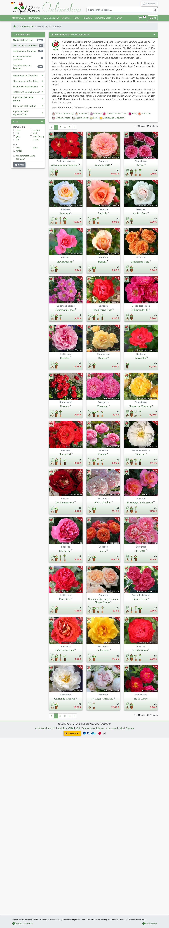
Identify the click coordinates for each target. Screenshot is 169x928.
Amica (140, 165)
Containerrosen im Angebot (22, 67)
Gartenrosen (18, 18)
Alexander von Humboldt (64, 165)
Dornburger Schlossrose (140, 502)
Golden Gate (102, 650)
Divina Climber (62, 117)
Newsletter (73, 733)
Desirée (102, 454)
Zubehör (66, 18)
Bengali (102, 261)
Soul (134, 113)
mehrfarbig (38, 136)
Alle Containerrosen (22, 40)
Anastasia (83, 113)
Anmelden (150, 3)
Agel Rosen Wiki (65, 728)
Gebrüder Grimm (64, 650)
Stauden (87, 18)
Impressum (111, 728)
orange (36, 130)
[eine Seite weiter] (74, 127)
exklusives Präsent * (45, 728)
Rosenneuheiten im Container (22, 58)
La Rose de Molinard (116, 113)
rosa (18, 130)
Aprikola (145, 113)
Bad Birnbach (64, 261)
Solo (95, 117)
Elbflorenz (64, 550)
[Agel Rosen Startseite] (14, 26)
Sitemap (130, 728)
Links (121, 728)
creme (36, 139)
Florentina (64, 599)
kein (18, 147)
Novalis (97, 113)
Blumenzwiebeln (103, 18)
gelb (18, 136)
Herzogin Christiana (102, 698)
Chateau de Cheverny (114, 117)
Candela (102, 358)
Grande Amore (140, 650)
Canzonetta (140, 358)
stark (35, 147)
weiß (35, 133)
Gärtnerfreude (139, 599)
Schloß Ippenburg (64, 113)
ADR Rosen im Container (25, 45)
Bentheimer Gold (140, 261)
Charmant (102, 406)
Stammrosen (34, 18)
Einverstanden (151, 923)
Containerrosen (51, 18)
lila (17, 139)
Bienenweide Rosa (65, 309)
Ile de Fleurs (141, 698)
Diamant (140, 454)
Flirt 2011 (140, 550)
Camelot (64, 358)
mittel (19, 150)
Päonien (118, 18)
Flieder (77, 18)
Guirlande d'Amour (64, 698)
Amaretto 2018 (102, 165)
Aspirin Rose (81, 117)
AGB (78, 728)
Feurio (102, 550)
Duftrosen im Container (24, 51)
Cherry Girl (64, 454)
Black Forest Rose (102, 309)
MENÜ (152, 18)
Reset (21, 164)
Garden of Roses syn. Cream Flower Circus (103, 601)
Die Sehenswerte (65, 502)
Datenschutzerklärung (93, 728)
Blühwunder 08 (140, 309)
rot (17, 133)
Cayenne (64, 406)
